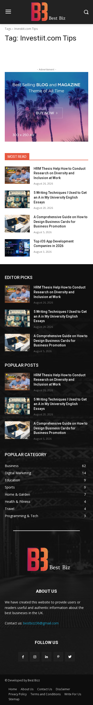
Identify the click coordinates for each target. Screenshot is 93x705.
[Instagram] (34, 656)
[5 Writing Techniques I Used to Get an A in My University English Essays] (17, 199)
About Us (27, 689)
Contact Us (44, 689)
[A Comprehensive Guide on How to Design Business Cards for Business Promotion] (17, 223)
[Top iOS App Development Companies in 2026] (17, 248)
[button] (86, 12)
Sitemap (14, 699)
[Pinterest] (58, 656)
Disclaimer (63, 689)
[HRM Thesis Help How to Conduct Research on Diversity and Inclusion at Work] (17, 175)
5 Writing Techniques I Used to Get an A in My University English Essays (60, 197)
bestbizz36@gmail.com (41, 623)
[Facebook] (23, 656)
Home (13, 689)
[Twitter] (70, 656)
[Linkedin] (46, 656)
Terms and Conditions (46, 694)
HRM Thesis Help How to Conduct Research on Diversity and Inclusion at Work (59, 173)
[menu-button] (8, 12)
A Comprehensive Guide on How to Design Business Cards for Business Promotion (61, 221)
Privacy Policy (18, 694)
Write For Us (72, 694)
